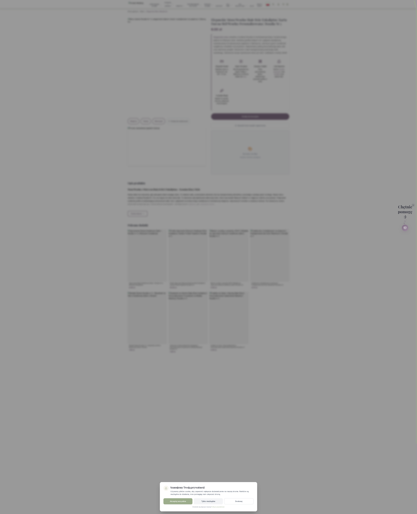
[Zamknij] (413, 205)
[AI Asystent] (405, 228)
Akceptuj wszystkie (178, 501)
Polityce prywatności (217, 507)
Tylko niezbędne (208, 501)
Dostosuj (238, 501)
